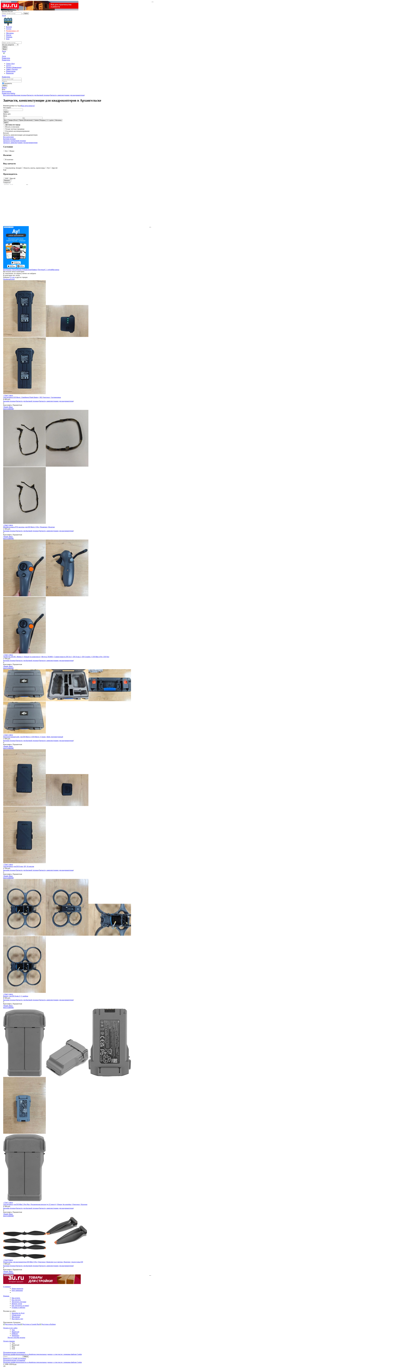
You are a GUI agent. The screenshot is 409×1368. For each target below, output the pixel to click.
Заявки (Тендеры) (40, 120)
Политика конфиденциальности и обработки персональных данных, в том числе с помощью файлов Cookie (42, 1354)
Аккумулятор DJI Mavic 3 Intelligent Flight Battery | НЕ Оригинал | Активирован (32, 397)
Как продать (16, 1300)
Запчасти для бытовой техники (38, 95)
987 (12, 409)
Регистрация (6, 91)
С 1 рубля (50, 120)
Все (5, 120)
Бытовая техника (20, 95)
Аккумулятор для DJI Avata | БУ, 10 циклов (18, 866)
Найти (5, 47)
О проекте (7, 1287)
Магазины (58, 120)
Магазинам (16, 1317)
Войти (4, 87)
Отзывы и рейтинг (18, 1307)
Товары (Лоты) (12, 120)
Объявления (16, 1315)
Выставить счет (17, 1319)
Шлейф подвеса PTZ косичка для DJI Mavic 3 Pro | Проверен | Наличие (29, 527)
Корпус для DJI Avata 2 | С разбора (15, 996)
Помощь (6, 1296)
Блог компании (17, 1290)
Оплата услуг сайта (10, 1328)
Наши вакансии (17, 1288)
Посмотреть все (9, 279)
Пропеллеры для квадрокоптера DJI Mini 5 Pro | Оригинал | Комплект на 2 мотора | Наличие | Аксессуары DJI (43, 1262)
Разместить (6, 58)
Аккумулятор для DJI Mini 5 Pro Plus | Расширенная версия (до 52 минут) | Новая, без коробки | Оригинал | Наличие (45, 1204)
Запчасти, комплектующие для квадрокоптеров (67, 95)
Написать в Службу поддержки (14, 1358)
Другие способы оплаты (16, 1337)
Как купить (16, 1298)
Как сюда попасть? (28, 106)
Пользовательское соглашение (14, 1352)
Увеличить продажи (19, 1302)
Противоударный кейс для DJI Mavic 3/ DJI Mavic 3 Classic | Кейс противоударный (33, 737)
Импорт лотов (17, 1304)
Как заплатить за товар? (20, 1305)
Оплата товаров (9, 1341)
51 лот (12, 277)
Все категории (8, 95)
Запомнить (8, 83)
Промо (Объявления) (26, 120)
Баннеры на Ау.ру (18, 1313)
